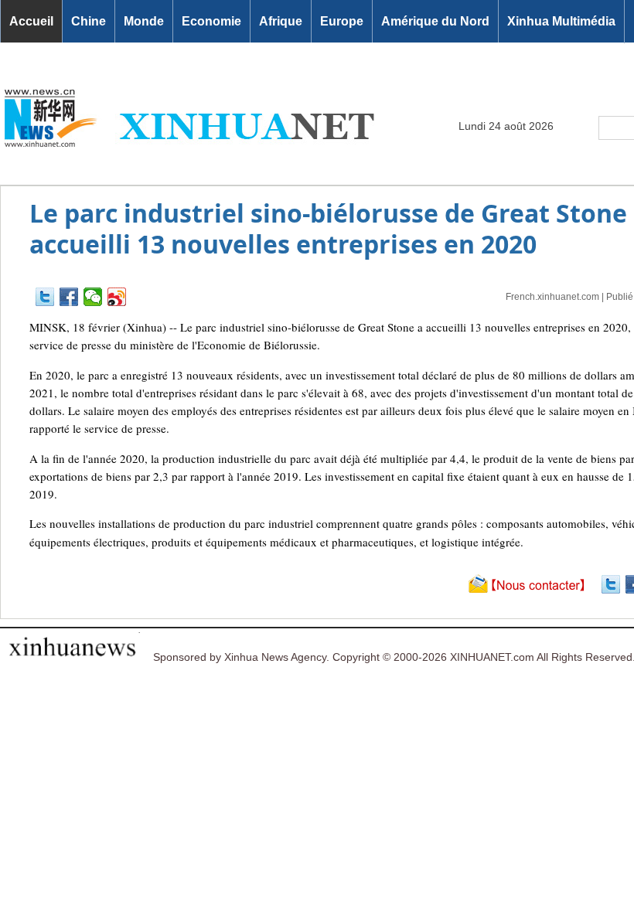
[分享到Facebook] (69, 297)
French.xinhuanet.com (552, 296)
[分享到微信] (93, 297)
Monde (144, 21)
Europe (341, 21)
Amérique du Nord (435, 21)
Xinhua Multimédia (561, 21)
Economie (211, 21)
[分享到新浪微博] (117, 297)
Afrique (280, 21)
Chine (88, 21)
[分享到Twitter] (45, 297)
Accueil (31, 21)
